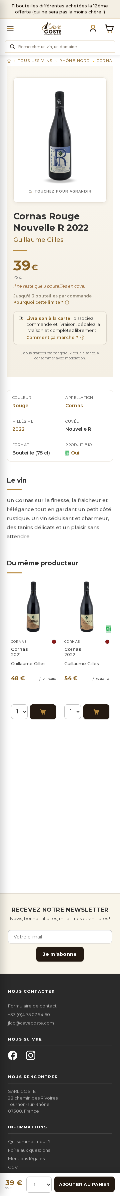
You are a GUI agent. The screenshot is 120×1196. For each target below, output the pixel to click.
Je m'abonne (60, 954)
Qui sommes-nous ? (29, 1141)
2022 (18, 429)
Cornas (106, 60)
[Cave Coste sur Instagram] (32, 1057)
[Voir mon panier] (109, 28)
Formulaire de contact (32, 1005)
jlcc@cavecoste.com (31, 1023)
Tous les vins (35, 60)
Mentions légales (26, 1158)
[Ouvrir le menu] (10, 28)
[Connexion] (93, 28)
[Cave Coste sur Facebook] (14, 1057)
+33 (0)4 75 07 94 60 (29, 1014)
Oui (75, 453)
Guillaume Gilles (38, 239)
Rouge (20, 406)
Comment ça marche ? (52, 337)
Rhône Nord (74, 60)
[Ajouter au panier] (43, 711)
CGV (13, 1167)
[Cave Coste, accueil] (51, 28)
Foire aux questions (29, 1150)
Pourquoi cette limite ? (38, 302)
